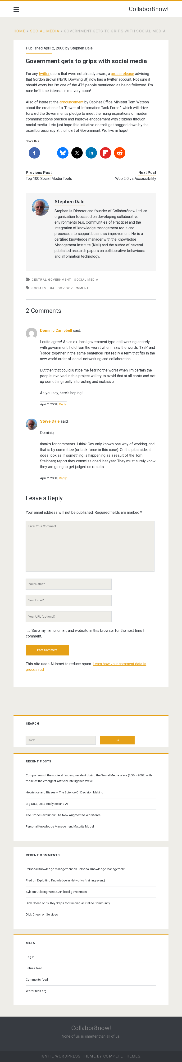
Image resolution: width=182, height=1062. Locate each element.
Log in (30, 957)
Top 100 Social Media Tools (49, 178)
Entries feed (34, 968)
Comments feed (37, 979)
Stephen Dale (81, 48)
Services (52, 914)
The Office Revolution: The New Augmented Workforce (63, 815)
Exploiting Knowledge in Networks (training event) (71, 880)
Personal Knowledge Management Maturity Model (60, 826)
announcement (71, 102)
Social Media (44, 31)
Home (19, 31)
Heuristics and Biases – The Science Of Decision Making (64, 792)
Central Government (51, 279)
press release (122, 73)
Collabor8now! (148, 9)
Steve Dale (50, 421)
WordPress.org (36, 991)
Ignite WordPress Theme (68, 1056)
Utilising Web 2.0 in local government (61, 892)
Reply (63, 404)
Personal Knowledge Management (49, 869)
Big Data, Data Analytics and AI (47, 803)
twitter (44, 73)
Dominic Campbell (56, 330)
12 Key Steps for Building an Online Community (78, 903)
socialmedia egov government (60, 288)
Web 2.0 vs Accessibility (135, 178)
